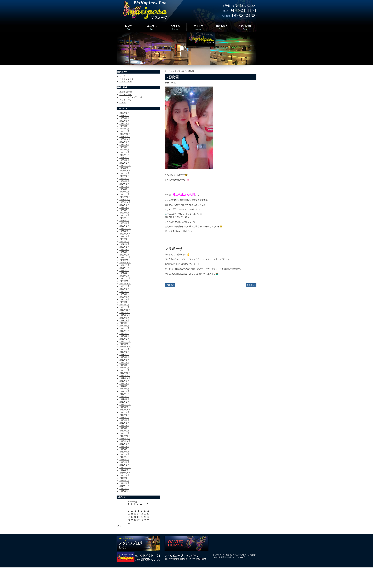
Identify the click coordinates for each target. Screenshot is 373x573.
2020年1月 (124, 307)
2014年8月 (124, 478)
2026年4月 (124, 123)
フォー (122, 102)
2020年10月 (125, 283)
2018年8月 (124, 352)
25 (132, 520)
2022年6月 (124, 244)
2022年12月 (125, 228)
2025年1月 (124, 163)
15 (145, 514)
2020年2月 (124, 304)
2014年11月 (124, 470)
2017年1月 (124, 402)
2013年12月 (125, 491)
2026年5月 (124, 121)
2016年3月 (124, 428)
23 (148, 517)
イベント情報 (219, 557)
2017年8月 (124, 383)
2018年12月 (125, 341)
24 (129, 520)
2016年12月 (125, 404)
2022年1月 (124, 255)
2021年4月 (124, 268)
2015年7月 (124, 449)
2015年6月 (124, 452)
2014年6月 (124, 483)
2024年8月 (124, 176)
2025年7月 (124, 147)
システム (234, 555)
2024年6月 (124, 181)
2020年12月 (125, 278)
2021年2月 (124, 273)
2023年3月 (124, 220)
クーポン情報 (125, 81)
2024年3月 (124, 189)
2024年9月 (124, 173)
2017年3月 (124, 396)
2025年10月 (125, 139)
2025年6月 (124, 150)
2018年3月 (124, 365)
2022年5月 (124, 247)
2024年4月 (124, 186)
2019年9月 (124, 318)
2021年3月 (124, 270)
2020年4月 (124, 299)
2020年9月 (124, 286)
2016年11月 (124, 407)
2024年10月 (125, 171)
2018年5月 (124, 360)
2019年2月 (124, 336)
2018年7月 (124, 354)
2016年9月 (124, 412)
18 (132, 517)
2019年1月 (124, 339)
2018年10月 (125, 347)
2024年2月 (124, 192)
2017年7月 (124, 386)
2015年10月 (125, 441)
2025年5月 (124, 152)
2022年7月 (124, 241)
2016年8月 (124, 415)
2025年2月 (124, 160)
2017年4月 (124, 394)
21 (141, 517)
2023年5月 (124, 215)
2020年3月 (124, 302)
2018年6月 (124, 357)
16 (148, 514)
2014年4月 (124, 486)
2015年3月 (124, 459)
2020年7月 (124, 291)
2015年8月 (124, 446)
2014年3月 (124, 488)
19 (135, 517)
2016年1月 (124, 433)
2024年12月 (125, 165)
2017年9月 (124, 381)
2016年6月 (124, 420)
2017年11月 (124, 375)
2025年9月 (124, 142)
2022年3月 (124, 252)
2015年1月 (124, 465)
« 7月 (119, 526)
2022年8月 (124, 239)
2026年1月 (124, 131)
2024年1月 (124, 194)
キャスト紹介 (224, 555)
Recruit (228, 557)
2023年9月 (124, 205)
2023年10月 (125, 202)
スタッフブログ (179, 71)
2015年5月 (124, 454)
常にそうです (125, 94)
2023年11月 (124, 199)
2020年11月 (124, 281)
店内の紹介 (252, 555)
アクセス (242, 555)
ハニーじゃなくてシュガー (131, 97)
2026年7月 (124, 115)
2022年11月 (124, 231)
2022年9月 (124, 236)
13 (138, 514)
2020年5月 (124, 297)
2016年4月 (124, 425)
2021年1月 (124, 276)
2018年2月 (124, 368)
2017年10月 (125, 378)
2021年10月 (125, 262)
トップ (215, 555)
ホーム (168, 71)
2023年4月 (124, 218)
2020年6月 (124, 294)
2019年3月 (124, 333)
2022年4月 (124, 249)
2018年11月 (124, 344)
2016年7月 (124, 417)
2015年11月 (124, 438)
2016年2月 (124, 431)
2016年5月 (124, 423)
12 (135, 514)
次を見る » (251, 285)
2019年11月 (124, 312)
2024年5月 (124, 184)
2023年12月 (125, 197)
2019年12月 (125, 310)
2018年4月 (124, 362)
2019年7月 (124, 323)
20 (138, 517)
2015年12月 (125, 436)
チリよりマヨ (125, 100)
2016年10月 (125, 410)
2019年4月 (124, 331)
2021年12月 (125, 257)
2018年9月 (124, 349)
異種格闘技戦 (125, 92)
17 (129, 517)
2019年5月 (124, 328)
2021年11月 (124, 260)
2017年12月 (125, 373)
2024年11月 (124, 168)
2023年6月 (124, 213)
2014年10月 (125, 473)
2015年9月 (124, 444)
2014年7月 (124, 480)
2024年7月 (124, 178)
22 (145, 517)
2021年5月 (124, 265)
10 (129, 514)
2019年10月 (125, 315)
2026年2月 (124, 129)
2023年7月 (124, 210)
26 (135, 520)
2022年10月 (125, 234)
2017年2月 (124, 399)
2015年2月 (124, 462)
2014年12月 (125, 467)
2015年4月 (124, 457)
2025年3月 (124, 157)
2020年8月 (124, 289)
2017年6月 (124, 389)
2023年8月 (124, 207)
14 (141, 514)
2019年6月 (124, 326)
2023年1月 (124, 226)
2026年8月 (124, 113)
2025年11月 (124, 136)
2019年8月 (124, 320)
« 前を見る (170, 285)
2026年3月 (124, 126)
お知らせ (123, 76)
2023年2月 (124, 223)
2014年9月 (124, 475)
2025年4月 (124, 155)
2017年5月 (124, 391)
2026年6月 (124, 118)
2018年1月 (124, 370)
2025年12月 (125, 134)
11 (132, 514)
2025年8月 (124, 144)
